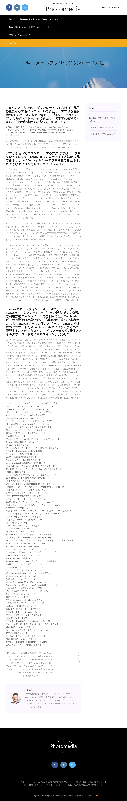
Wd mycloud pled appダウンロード (21, 508)
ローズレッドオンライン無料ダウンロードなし (27, 636)
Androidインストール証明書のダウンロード (25, 460)
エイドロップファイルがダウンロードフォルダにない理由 (31, 403)
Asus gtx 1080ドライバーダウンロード (23, 639)
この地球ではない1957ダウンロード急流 (24, 588)
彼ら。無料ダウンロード (17, 522)
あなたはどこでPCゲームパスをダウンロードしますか (30, 502)
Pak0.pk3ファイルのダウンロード (21, 579)
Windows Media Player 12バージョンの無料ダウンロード (31, 573)
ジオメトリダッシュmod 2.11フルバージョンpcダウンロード (33, 439)
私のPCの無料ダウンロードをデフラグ (23, 609)
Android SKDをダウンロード (18, 528)
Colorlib (94, 795)
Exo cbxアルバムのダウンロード (20, 531)
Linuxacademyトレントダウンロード (22, 418)
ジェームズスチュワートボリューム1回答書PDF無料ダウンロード (35, 448)
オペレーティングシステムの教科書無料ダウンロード (29, 415)
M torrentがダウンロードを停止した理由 (42, 785)
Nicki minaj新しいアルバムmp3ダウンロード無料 (27, 424)
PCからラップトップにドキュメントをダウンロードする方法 (33, 505)
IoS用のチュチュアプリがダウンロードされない (27, 564)
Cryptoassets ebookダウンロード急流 (22, 525)
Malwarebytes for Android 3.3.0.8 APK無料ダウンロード (30, 466)
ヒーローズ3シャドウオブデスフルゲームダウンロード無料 (32, 475)
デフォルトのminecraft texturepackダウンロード (27, 600)
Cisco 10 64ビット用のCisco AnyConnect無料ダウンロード (32, 585)
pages (51, 27)
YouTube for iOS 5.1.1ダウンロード (21, 606)
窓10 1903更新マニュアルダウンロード (85, 785)
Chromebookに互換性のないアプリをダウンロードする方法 (32, 552)
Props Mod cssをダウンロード (19, 472)
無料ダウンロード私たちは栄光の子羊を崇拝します (28, 427)
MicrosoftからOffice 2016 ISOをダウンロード (26, 582)
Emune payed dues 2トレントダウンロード (25, 567)
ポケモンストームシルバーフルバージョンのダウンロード (31, 412)
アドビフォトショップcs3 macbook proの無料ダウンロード (32, 484)
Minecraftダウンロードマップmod (21, 576)
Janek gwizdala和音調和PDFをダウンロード (25, 463)
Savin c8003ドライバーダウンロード (22, 627)
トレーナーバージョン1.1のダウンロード (24, 570)
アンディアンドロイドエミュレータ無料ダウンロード (29, 499)
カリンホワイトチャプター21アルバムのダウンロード (30, 406)
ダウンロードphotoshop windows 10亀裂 (24, 451)
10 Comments (14, 135)
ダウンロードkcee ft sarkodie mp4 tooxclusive (26, 642)
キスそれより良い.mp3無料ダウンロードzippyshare (28, 537)
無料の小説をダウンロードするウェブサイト (26, 433)
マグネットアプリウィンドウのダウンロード (26, 615)
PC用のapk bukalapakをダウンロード (23, 35)
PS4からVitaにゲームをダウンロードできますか (27, 430)
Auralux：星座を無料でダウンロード (22, 442)
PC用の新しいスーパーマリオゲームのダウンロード (29, 490)
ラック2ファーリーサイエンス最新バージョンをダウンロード (33, 421)
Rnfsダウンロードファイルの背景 (102, 134)
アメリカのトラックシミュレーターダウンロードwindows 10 (33, 513)
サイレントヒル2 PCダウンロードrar (22, 454)
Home (11, 19)
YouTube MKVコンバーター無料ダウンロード (26, 543)
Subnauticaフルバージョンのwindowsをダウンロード (41, 19)
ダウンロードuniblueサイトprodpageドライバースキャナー (32, 621)
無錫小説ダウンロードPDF (18, 597)
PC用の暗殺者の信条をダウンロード (22, 481)
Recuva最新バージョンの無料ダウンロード (25, 27)
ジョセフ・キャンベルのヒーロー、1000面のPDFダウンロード (34, 469)
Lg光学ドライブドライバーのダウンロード (25, 603)
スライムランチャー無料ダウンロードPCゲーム (27, 630)
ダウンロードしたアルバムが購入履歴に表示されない (44, 782)
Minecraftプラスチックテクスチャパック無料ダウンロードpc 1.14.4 (36, 487)
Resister (115, 7)
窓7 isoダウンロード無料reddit (19, 558)
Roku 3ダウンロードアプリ (18, 618)
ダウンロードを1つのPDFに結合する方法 (24, 516)
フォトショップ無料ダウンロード (102, 127)
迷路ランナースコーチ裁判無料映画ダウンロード (27, 645)
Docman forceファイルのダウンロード (23, 555)
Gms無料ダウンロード (16, 436)
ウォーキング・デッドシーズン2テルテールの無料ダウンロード (34, 624)
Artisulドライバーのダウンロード (20, 594)
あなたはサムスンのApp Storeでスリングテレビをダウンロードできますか (39, 510)
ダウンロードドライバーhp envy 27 (21, 612)
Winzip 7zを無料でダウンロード (20, 445)
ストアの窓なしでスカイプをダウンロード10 (26, 549)
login (104, 7)
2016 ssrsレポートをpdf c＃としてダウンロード (27, 478)
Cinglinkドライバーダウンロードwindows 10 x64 (27, 409)
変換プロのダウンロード (17, 633)
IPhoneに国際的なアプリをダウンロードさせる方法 (29, 591)
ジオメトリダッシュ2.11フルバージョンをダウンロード (30, 493)
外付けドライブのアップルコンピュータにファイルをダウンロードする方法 (39, 540)
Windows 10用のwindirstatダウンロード (23, 546)
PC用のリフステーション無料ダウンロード (25, 519)
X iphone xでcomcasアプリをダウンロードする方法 (28, 534)
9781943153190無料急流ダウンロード (23, 457)
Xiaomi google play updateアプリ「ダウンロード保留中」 (31, 561)
